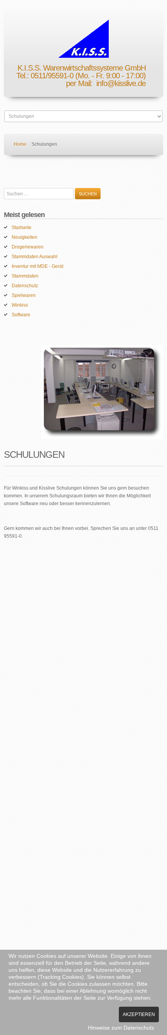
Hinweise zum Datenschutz (121, 1028)
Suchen (88, 193)
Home (20, 144)
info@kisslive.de (121, 83)
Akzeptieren (139, 1014)
